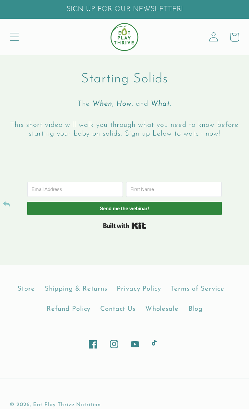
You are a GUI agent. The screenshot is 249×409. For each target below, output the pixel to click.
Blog (195, 309)
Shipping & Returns (76, 289)
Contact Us (118, 309)
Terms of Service (197, 289)
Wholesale (162, 309)
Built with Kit (124, 226)
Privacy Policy (139, 289)
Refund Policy (68, 309)
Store (26, 289)
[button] (14, 37)
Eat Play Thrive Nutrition (67, 404)
